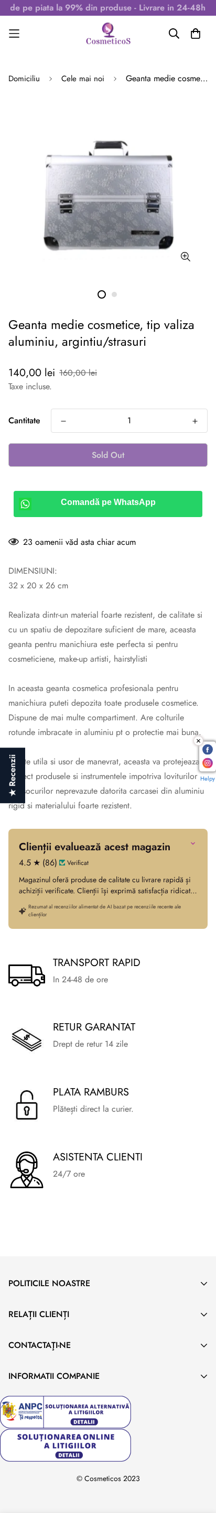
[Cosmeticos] (108, 33)
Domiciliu (24, 78)
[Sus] (197, 1457)
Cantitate (24, 420)
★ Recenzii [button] (12, 775)
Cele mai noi (82, 78)
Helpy (207, 778)
